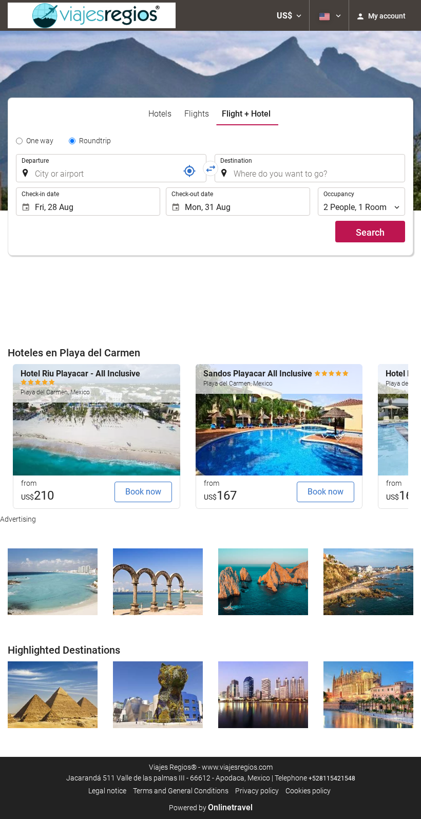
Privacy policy (257, 791)
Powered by (211, 808)
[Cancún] (53, 581)
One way (39, 141)
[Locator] (189, 171)
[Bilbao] (158, 694)
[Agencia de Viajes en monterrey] (92, 15)
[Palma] (368, 694)
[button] (289, 15)
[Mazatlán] (368, 581)
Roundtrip (95, 141)
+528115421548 (332, 778)
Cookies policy (308, 791)
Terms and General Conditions (180, 791)
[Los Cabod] (263, 581)
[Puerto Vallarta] (158, 581)
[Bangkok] (263, 694)
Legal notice (107, 791)
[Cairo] (53, 694)
